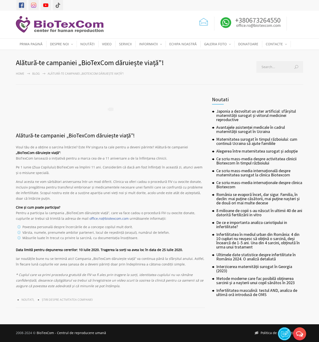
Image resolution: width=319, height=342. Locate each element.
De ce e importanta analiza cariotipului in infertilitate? (251, 224)
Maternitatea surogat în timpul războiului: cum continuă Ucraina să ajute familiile (256, 141)
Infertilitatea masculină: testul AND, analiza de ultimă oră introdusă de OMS (256, 292)
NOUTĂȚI (87, 44)
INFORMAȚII (148, 44)
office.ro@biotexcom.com (258, 26)
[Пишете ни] (203, 21)
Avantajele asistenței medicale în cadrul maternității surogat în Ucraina (250, 129)
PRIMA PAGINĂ (31, 44)
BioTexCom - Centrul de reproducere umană (71, 333)
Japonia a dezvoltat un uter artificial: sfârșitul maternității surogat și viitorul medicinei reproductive (256, 115)
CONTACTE (274, 44)
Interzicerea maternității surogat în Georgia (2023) (254, 268)
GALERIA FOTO (215, 44)
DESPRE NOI (59, 44)
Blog (36, 74)
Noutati (27, 300)
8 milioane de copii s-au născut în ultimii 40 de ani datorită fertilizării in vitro (259, 212)
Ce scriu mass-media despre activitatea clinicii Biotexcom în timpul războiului (256, 161)
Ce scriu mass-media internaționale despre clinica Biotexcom (259, 184)
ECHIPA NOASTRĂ (183, 44)
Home (20, 74)
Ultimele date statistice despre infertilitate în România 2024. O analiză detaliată (256, 257)
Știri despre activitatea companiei (67, 300)
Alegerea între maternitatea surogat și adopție (257, 151)
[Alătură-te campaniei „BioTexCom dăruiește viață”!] (110, 109)
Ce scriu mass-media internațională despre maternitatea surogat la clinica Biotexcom (253, 173)
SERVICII (125, 44)
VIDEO (107, 44)
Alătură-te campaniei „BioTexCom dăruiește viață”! (75, 135)
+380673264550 (257, 20)
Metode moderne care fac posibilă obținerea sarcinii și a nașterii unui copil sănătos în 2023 (255, 280)
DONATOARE (248, 44)
